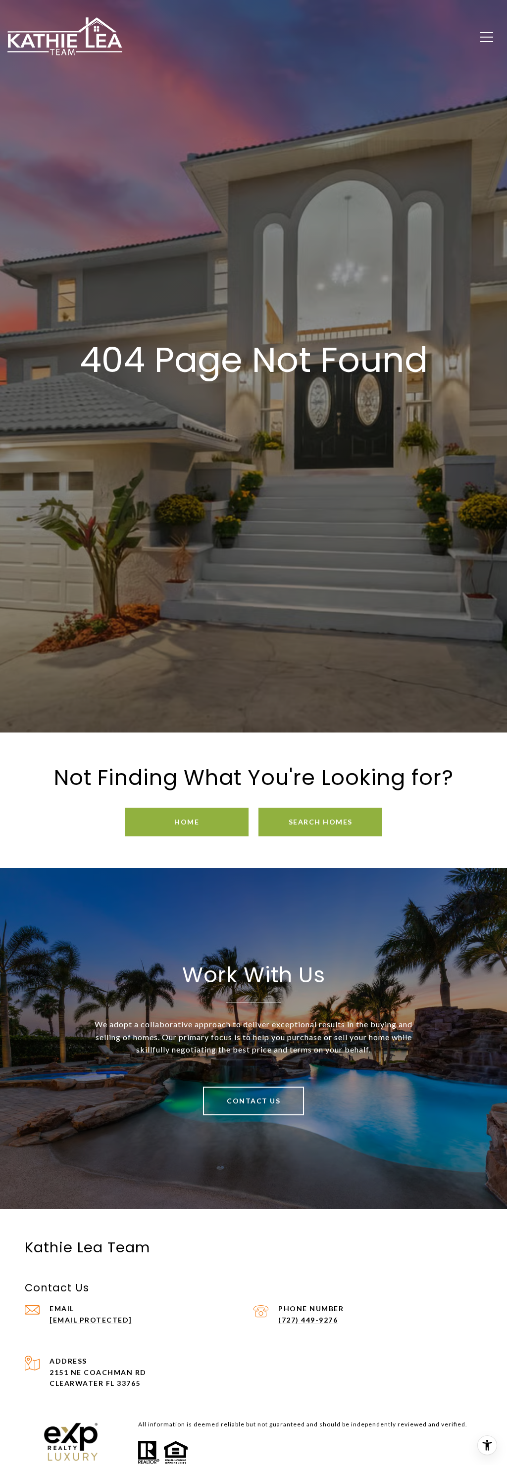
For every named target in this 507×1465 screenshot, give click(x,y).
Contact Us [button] (253, 1101)
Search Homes (321, 822)
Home (186, 822)
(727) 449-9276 (308, 1320)
